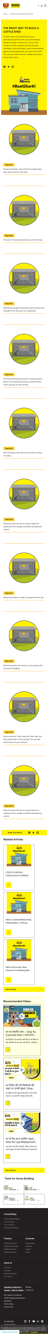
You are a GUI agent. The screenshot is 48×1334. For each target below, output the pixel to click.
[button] (43, 1326)
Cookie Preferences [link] (10, 1332)
